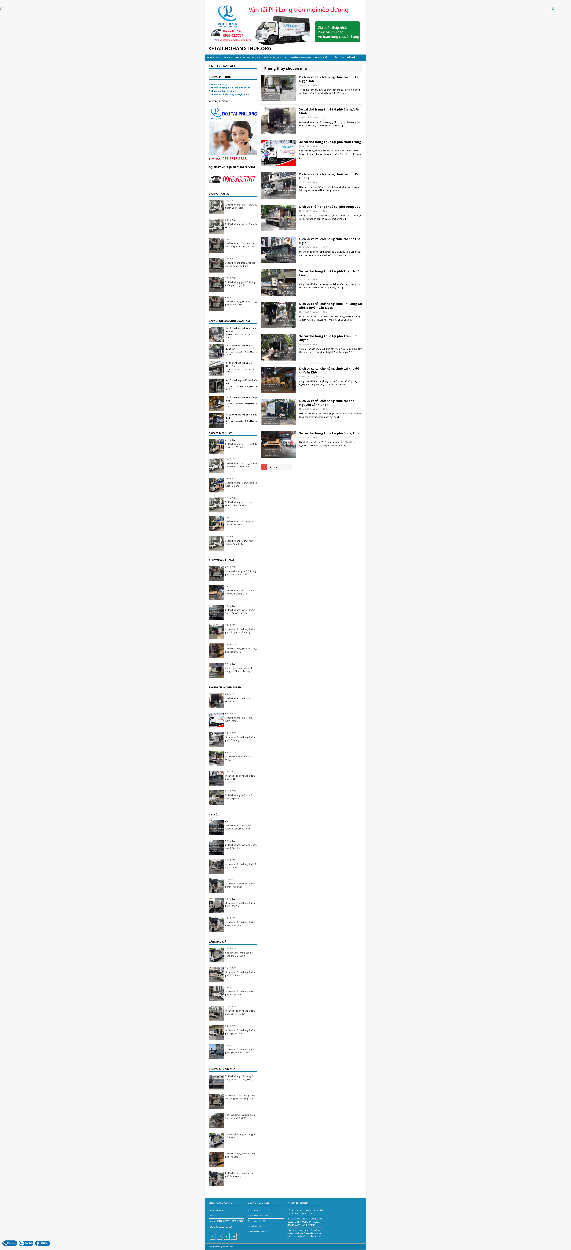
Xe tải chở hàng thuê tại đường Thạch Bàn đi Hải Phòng (240, 611)
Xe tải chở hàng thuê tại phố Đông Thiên (330, 433)
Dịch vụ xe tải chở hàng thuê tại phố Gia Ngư (329, 241)
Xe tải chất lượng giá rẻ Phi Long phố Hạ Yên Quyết (241, 303)
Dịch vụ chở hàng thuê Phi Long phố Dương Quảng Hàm (240, 573)
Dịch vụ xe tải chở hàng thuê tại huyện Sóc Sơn (240, 904)
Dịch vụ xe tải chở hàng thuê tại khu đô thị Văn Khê (329, 370)
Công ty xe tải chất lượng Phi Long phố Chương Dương (239, 670)
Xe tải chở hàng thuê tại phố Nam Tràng (330, 142)
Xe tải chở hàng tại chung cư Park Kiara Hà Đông (241, 484)
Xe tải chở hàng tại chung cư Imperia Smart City (238, 542)
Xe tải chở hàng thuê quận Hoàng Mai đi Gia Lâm (241, 846)
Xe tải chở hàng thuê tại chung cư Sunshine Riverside (241, 206)
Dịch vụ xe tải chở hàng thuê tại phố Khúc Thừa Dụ (240, 974)
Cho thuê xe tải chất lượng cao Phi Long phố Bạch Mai (240, 1116)
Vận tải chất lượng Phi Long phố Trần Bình (240, 1136)
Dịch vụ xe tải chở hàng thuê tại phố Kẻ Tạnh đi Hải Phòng (240, 631)
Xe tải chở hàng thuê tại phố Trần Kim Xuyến (328, 338)
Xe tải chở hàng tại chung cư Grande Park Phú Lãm (238, 504)
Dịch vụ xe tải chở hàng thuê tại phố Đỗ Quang (329, 176)
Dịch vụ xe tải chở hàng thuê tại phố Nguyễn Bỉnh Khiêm (240, 1051)
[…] (346, 93)
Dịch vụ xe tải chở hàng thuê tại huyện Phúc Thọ (240, 924)
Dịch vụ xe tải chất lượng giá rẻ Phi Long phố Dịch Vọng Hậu (240, 1097)
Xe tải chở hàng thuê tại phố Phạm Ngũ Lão (329, 273)
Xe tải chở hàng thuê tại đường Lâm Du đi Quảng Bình (240, 592)
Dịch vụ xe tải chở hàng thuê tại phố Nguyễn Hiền (240, 1032)
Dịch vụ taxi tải (245, 57)
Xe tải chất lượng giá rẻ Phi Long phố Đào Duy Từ (241, 650)
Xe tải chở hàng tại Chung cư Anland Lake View (239, 523)
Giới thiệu (227, 57)
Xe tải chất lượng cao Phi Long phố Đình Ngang (240, 1174)
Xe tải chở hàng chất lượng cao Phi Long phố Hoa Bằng (240, 264)
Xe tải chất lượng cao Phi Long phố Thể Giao (240, 1155)
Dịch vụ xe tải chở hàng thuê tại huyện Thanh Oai (240, 885)
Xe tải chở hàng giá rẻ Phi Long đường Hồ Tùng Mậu (240, 284)
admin (318, 85)
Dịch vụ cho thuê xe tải (258, 1215)
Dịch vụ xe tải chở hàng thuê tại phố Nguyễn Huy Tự (240, 1012)
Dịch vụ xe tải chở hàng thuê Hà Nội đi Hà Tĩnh (240, 866)
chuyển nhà (320, 57)
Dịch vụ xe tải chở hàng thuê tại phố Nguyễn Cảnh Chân (326, 403)
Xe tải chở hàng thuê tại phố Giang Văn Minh (329, 111)
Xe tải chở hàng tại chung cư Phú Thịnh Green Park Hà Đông (241, 465)
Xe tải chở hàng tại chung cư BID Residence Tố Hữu (241, 446)
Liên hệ (351, 57)
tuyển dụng (337, 57)
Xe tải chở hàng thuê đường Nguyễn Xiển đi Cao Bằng (238, 827)
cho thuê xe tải (266, 57)
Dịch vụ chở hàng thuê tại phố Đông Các (329, 207)
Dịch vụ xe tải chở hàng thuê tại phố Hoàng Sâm (240, 993)
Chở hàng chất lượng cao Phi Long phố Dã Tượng (239, 954)
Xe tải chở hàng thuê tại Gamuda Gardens (241, 226)
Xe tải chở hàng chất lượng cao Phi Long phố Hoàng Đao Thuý (240, 245)
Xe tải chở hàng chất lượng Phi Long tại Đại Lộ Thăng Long (240, 1078)
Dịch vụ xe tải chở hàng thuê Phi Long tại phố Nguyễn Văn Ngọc (330, 306)
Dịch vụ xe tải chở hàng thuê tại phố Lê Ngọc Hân (329, 79)
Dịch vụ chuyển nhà (257, 1231)
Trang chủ (213, 57)
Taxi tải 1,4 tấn (254, 1226)
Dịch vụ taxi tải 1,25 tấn (258, 1221)
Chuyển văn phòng (300, 57)
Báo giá (282, 57)
